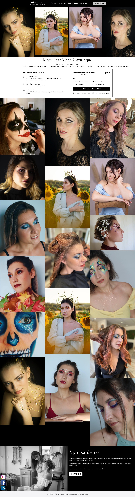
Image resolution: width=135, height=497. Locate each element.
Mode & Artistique (73, 3)
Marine (34, 2)
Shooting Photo (62, 3)
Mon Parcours (83, 3)
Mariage (53, 3)
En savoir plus (76, 474)
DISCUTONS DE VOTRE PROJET (91, 89)
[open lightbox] (17, 32)
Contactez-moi (99, 3)
